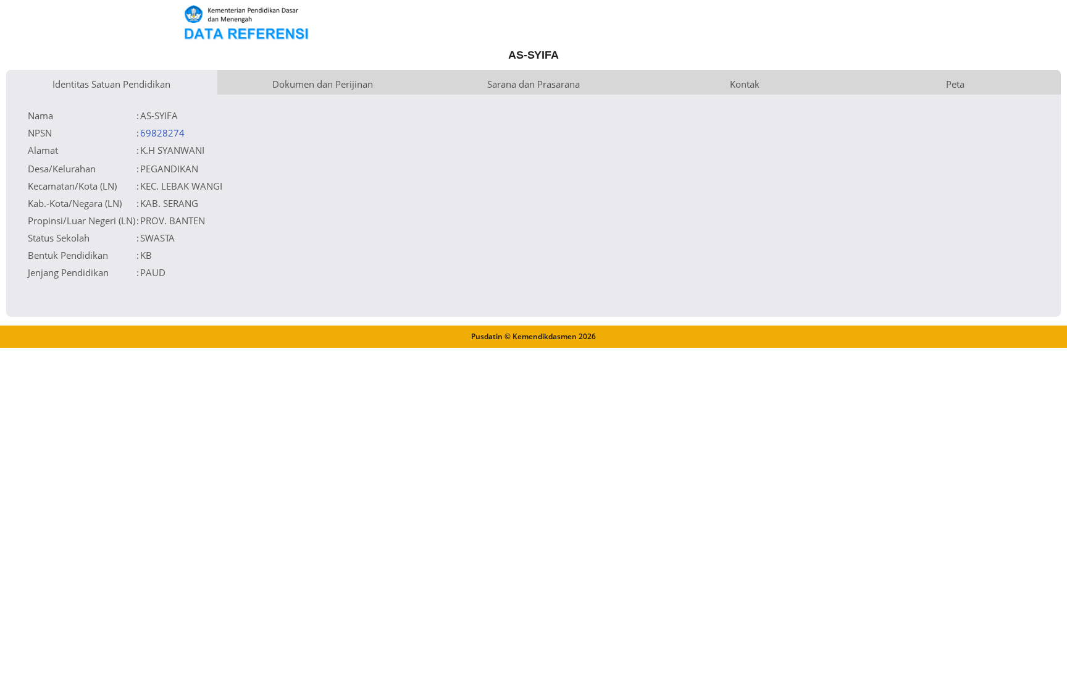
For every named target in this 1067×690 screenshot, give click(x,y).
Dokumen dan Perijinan (322, 84)
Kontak (744, 84)
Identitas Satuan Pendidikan (111, 84)
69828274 (162, 133)
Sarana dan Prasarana (533, 84)
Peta (955, 84)
